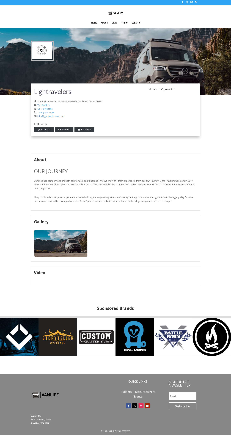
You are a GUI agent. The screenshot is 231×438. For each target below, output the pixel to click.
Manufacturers (145, 392)
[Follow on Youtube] (147, 405)
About (104, 23)
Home (94, 23)
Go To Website (45, 108)
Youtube (66, 129)
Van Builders (43, 105)
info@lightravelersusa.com (50, 116)
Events (136, 23)
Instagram (46, 129)
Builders (126, 392)
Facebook (86, 129)
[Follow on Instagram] (140, 405)
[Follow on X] (134, 405)
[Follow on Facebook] (128, 405)
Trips (124, 23)
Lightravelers (53, 91)
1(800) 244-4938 (45, 112)
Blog (114, 23)
